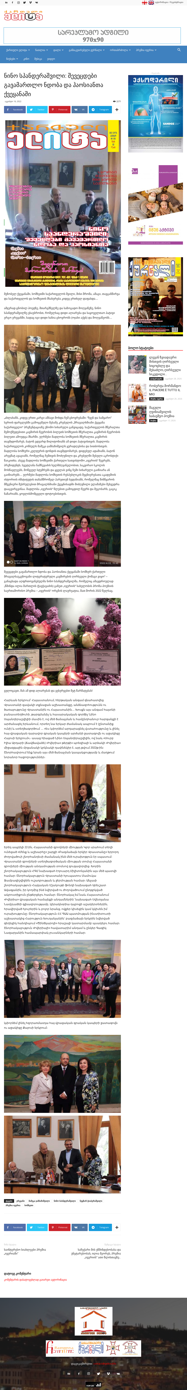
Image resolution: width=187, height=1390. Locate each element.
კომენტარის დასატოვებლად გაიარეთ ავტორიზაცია (35, 1279)
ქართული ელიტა (16, 50)
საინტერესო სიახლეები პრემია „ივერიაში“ (25, 1251)
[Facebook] (12, 2)
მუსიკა (38, 58)
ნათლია (40, 50)
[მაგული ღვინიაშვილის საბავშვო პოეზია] (137, 415)
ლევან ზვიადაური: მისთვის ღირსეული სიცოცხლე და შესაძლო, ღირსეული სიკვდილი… (165, 365)
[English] (151, 4)
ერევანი (20, 1200)
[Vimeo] (30, 2)
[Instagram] (18, 2)
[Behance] (6, 2)
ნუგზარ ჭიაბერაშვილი (91, 1200)
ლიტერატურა (156, 378)
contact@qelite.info (104, 1363)
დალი (57, 50)
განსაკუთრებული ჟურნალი (85, 50)
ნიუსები (10, 58)
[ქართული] (144, 4)
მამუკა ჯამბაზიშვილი (39, 1200)
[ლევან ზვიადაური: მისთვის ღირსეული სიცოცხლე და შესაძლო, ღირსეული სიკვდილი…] (137, 364)
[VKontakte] (36, 2)
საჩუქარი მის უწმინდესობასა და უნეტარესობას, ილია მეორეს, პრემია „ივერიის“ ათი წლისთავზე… (96, 1253)
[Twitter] (24, 2)
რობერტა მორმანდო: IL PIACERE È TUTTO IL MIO (165, 390)
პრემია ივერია (145, 50)
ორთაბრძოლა (119, 50)
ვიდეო (51, 58)
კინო (26, 58)
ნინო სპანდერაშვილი (65, 1200)
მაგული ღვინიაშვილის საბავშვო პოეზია (161, 412)
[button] (179, 50)
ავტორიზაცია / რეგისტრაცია (169, 2)
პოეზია (153, 420)
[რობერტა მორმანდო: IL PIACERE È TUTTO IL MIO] (137, 393)
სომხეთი (28, 1205)
